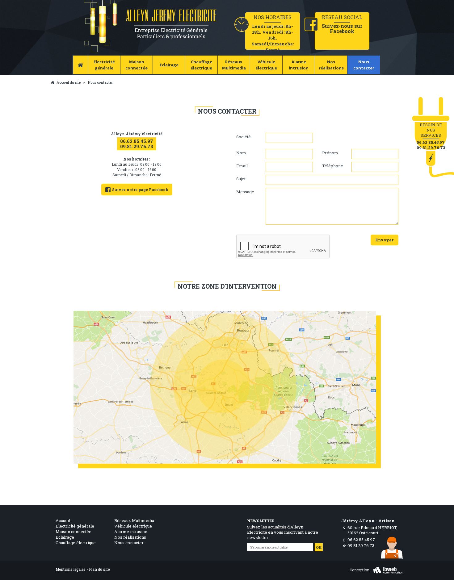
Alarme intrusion (299, 65)
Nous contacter (363, 65)
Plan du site (99, 569)
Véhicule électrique (266, 65)
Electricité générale (104, 65)
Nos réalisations (331, 65)
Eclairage (169, 65)
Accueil (63, 520)
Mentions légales (71, 569)
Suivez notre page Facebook (140, 189)
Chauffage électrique (201, 65)
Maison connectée (136, 65)
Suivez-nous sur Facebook (342, 28)
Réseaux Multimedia (234, 65)
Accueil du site (69, 82)
